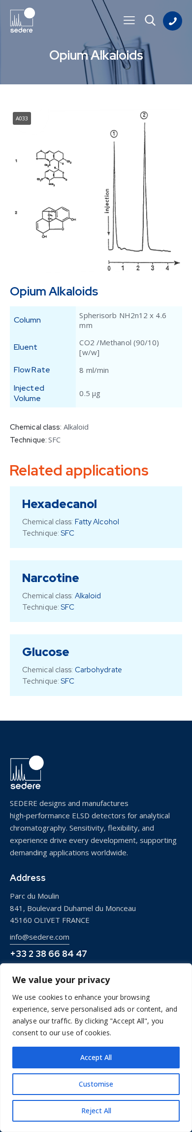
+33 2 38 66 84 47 (48, 953)
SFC (54, 439)
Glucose (45, 651)
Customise (96, 1084)
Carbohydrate (98, 670)
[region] (96, 1047)
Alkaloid (76, 427)
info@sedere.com (39, 937)
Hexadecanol (59, 503)
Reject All (96, 1110)
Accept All (96, 1057)
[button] (129, 20)
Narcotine (50, 577)
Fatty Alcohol (97, 522)
